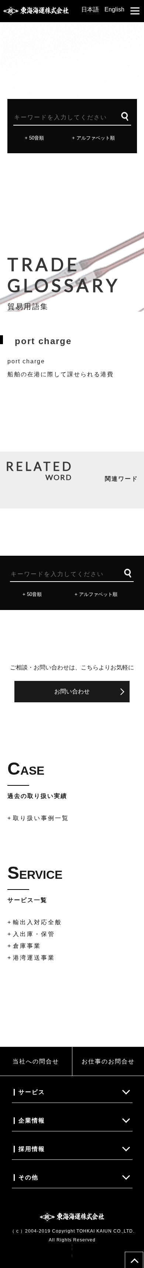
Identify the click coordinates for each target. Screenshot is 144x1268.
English (114, 9)
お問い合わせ (72, 691)
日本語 (90, 9)
